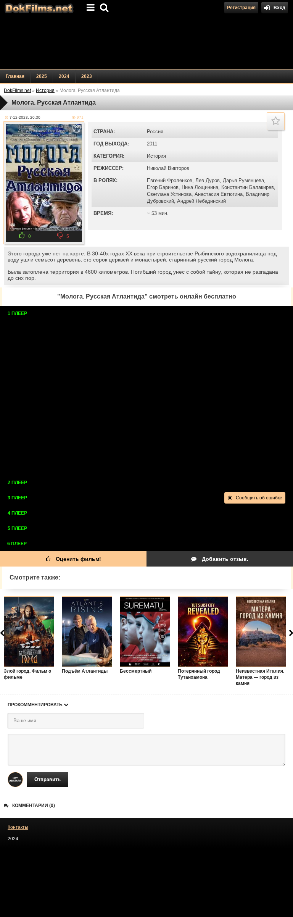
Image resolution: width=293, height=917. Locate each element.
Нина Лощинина (200, 187)
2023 (86, 76)
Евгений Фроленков (169, 180)
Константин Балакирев (247, 187)
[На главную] (38, 7)
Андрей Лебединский (201, 201)
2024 (64, 76)
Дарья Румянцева (243, 180)
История (156, 156)
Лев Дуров (207, 180)
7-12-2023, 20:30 (25, 117)
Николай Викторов (168, 168)
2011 (152, 144)
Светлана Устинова (169, 194)
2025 (41, 76)
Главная (15, 76)
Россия (155, 131)
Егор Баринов (163, 187)
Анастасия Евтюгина (219, 194)
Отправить (47, 779)
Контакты (18, 827)
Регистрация (241, 7)
